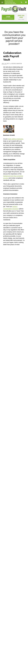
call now (21, 2)
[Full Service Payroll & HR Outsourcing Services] (14, 9)
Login (8, 17)
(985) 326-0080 (21, 16)
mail (26, 2)
